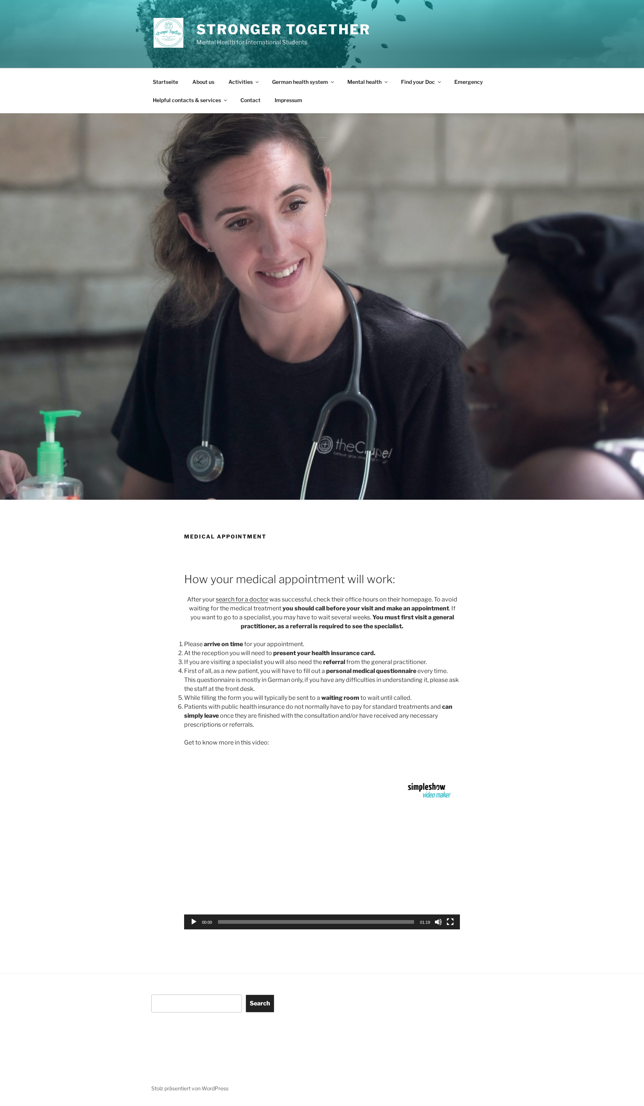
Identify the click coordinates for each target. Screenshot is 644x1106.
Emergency (468, 82)
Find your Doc (418, 82)
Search (260, 1003)
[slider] (316, 922)
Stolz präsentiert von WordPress (189, 1088)
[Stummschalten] (438, 922)
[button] (322, 852)
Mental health (364, 82)
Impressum (288, 100)
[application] (322, 851)
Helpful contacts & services (187, 100)
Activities (240, 82)
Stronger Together (283, 29)
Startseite (165, 82)
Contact (250, 100)
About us (203, 82)
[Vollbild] (450, 922)
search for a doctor (242, 599)
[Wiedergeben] (194, 922)
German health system (300, 82)
